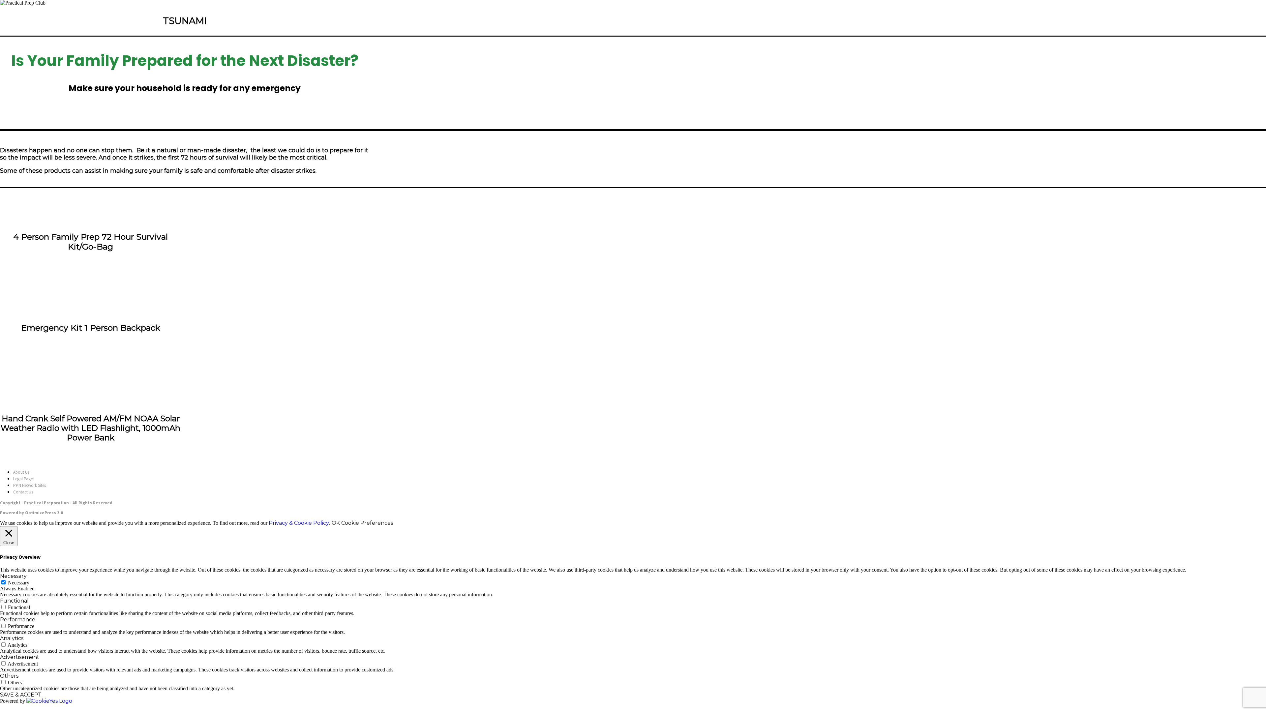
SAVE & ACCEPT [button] (21, 695)
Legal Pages (23, 479)
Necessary (18, 582)
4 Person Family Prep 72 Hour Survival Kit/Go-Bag (90, 242)
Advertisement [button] (19, 657)
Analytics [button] (11, 638)
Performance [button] (17, 619)
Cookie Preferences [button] (367, 523)
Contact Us (23, 492)
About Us (21, 472)
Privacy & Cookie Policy (299, 523)
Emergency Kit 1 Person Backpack (90, 328)
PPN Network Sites (29, 485)
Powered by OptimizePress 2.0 (31, 513)
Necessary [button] (13, 576)
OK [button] (336, 523)
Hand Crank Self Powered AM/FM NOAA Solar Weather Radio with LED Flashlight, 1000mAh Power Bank (90, 428)
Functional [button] (14, 601)
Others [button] (9, 676)
